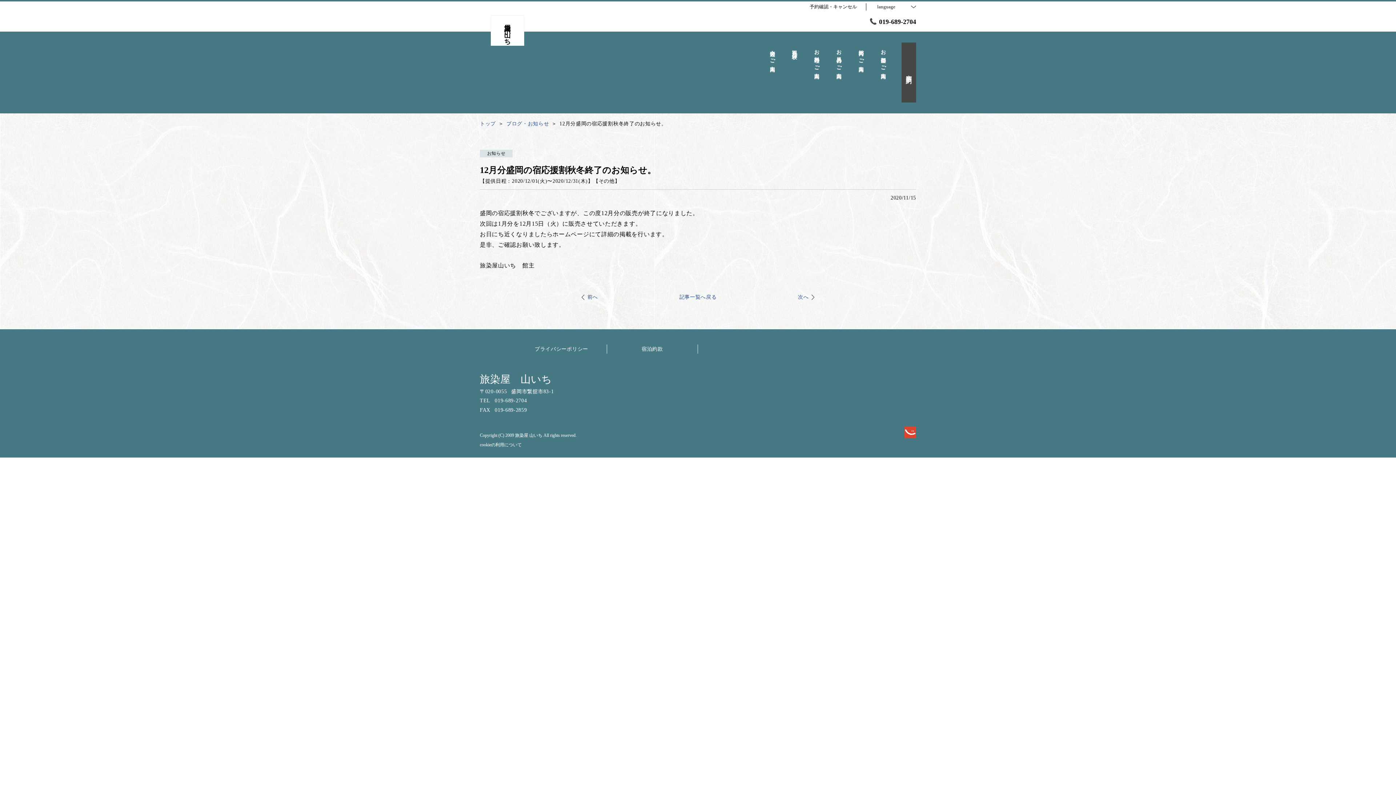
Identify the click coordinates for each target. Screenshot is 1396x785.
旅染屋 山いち (516, 379)
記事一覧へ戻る (698, 297)
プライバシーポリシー (561, 349)
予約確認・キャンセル (833, 6)
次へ (803, 297)
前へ (592, 297)
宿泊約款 (652, 349)
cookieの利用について (501, 444)
